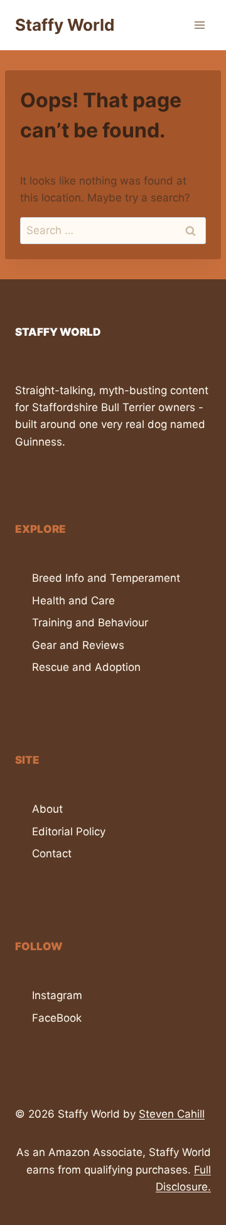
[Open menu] (199, 25)
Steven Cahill (172, 1114)
